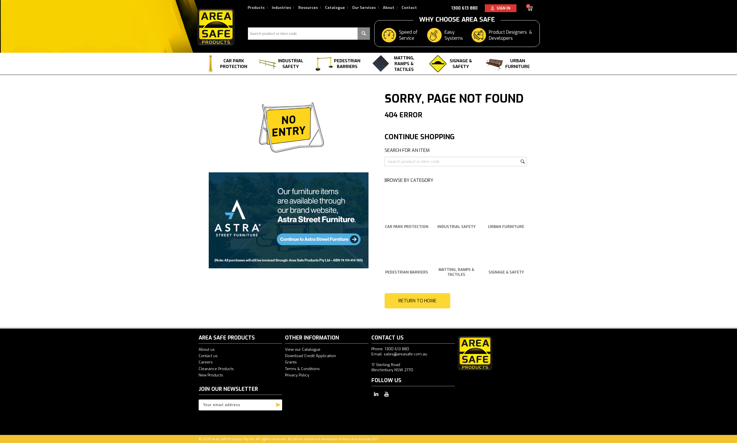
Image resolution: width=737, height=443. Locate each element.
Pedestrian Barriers (347, 63)
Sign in (502, 8)
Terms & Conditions (302, 368)
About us (207, 349)
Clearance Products (216, 368)
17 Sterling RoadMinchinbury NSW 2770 (392, 367)
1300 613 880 (464, 8)
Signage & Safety (461, 63)
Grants (291, 362)
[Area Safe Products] (216, 26)
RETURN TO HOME (417, 301)
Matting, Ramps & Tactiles (404, 63)
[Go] (278, 403)
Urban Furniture (517, 63)
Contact (409, 7)
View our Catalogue (302, 349)
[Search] (364, 33)
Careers (206, 362)
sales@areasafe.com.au (405, 354)
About (388, 7)
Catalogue (335, 7)
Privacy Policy (297, 375)
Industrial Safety (290, 63)
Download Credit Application (310, 355)
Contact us (208, 355)
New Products (211, 375)
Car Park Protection (233, 63)
